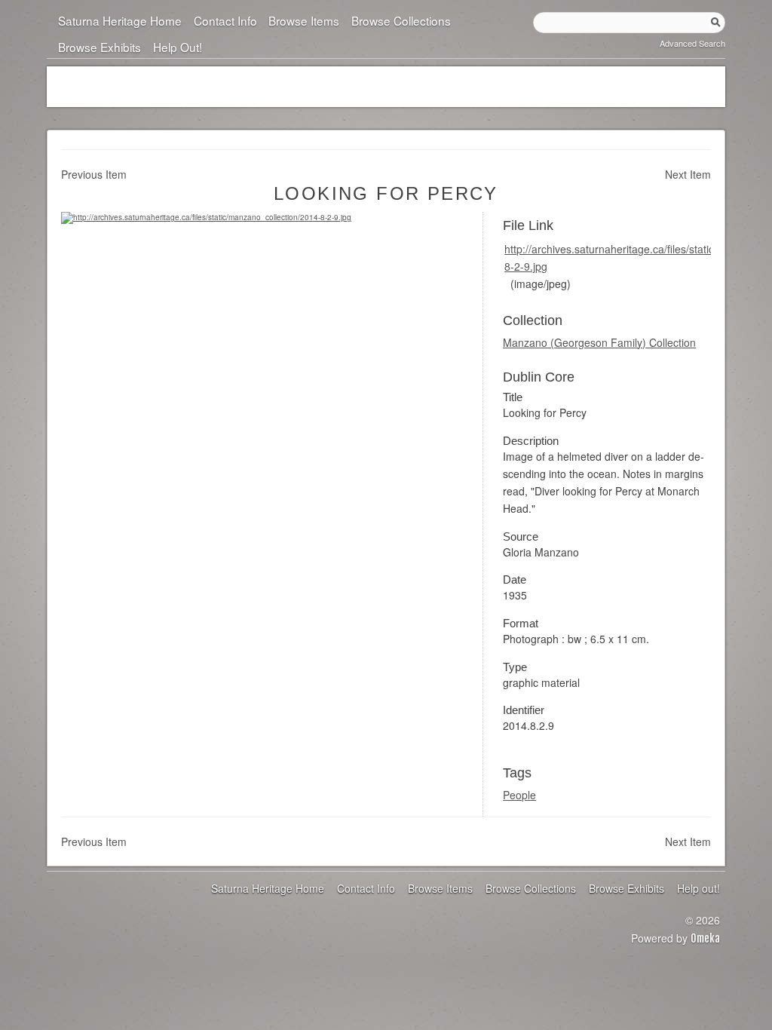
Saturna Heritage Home (120, 20)
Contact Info (225, 20)
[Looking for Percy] (206, 217)
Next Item (688, 174)
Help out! (177, 46)
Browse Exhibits (99, 46)
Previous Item (94, 174)
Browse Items (303, 20)
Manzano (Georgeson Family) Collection (599, 342)
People (519, 794)
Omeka (705, 938)
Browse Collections (400, 20)
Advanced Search (692, 43)
